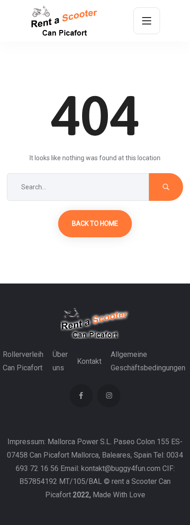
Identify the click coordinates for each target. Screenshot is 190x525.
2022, (82, 494)
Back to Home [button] (95, 223)
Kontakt (89, 361)
